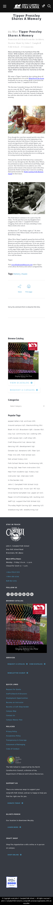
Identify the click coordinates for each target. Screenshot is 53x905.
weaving (38, 505)
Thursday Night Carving (20, 505)
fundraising (36, 463)
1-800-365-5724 (12, 577)
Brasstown (26, 429)
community (23, 434)
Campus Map (11, 711)
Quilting (39, 497)
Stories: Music (14, 43)
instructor (14, 476)
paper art (37, 493)
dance (30, 442)
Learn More (13, 827)
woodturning (31, 510)
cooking (36, 434)
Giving (12, 467)
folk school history (17, 459)
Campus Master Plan (14, 720)
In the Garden (15, 480)
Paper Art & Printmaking (20, 497)
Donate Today (14, 803)
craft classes (15, 438)
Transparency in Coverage (16, 740)
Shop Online (13, 855)
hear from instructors (29, 467)
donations (25, 451)
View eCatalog (19, 383)
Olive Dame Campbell (19, 493)
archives (29, 421)
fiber (36, 451)
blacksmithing (34, 425)
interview (27, 476)
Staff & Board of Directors (16, 694)
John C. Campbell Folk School (23, 484)
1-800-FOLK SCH (13, 572)
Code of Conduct (12, 749)
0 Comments (27, 47)
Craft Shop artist (16, 442)
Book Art (13, 429)
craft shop (30, 438)
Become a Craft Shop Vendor (17, 707)
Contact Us (10, 716)
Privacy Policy (11, 732)
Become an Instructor (15, 702)
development (27, 446)
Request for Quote (13, 689)
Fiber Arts (14, 455)
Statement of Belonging (15, 745)
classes (39, 429)
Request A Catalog (22, 390)
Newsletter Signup (16, 673)
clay (11, 434)
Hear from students (18, 472)
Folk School (28, 455)
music (24, 274)
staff (11, 501)
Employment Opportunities (17, 698)
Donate (13, 451)
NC (37, 489)
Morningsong (15, 489)
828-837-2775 (11, 581)
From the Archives (35, 39)
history (17, 274)
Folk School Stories (18, 463)
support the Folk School (28, 501)
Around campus (16, 425)
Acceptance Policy (13, 736)
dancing (13, 446)
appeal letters (15, 421)
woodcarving (15, 510)
